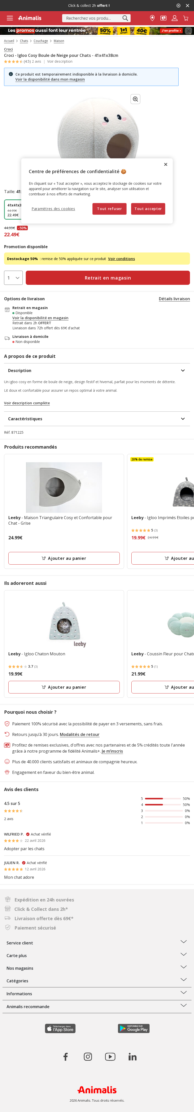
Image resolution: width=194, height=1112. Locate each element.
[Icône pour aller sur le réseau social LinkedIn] (132, 1056)
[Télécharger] (14, 1103)
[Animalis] (30, 18)
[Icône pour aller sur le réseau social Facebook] (65, 1056)
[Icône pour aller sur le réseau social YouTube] (110, 1056)
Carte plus (17, 955)
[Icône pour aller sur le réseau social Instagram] (87, 1056)
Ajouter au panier (67, 558)
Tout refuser (109, 208)
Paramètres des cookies (53, 208)
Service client (20, 943)
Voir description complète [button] (27, 403)
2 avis (36, 61)
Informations (19, 994)
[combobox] (96, 18)
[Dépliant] (97, 31)
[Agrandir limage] (135, 99)
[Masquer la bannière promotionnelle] (187, 5)
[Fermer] (165, 164)
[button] (163, 17)
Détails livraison (174, 299)
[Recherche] (125, 18)
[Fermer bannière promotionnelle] (188, 30)
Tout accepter (148, 208)
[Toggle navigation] (9, 18)
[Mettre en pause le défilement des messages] (178, 5)
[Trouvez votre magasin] (152, 17)
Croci (8, 49)
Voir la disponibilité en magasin (40, 318)
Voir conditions (121, 258)
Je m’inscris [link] (112, 751)
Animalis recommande (28, 1006)
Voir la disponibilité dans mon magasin (50, 79)
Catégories (17, 981)
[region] (97, 190)
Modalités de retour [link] (80, 734)
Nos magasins (20, 968)
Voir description (59, 61)
